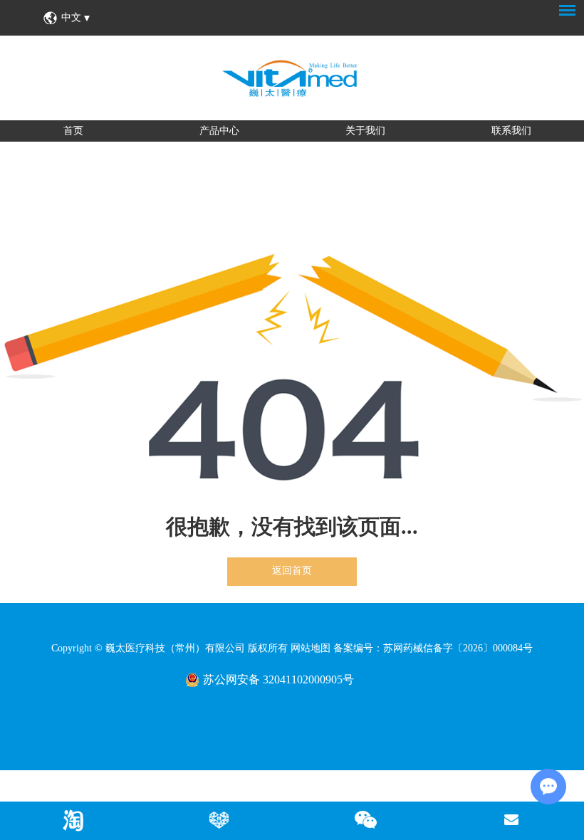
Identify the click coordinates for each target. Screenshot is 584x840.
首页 (73, 130)
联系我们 (511, 130)
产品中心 (219, 130)
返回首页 (292, 570)
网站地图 (310, 648)
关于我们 (365, 130)
